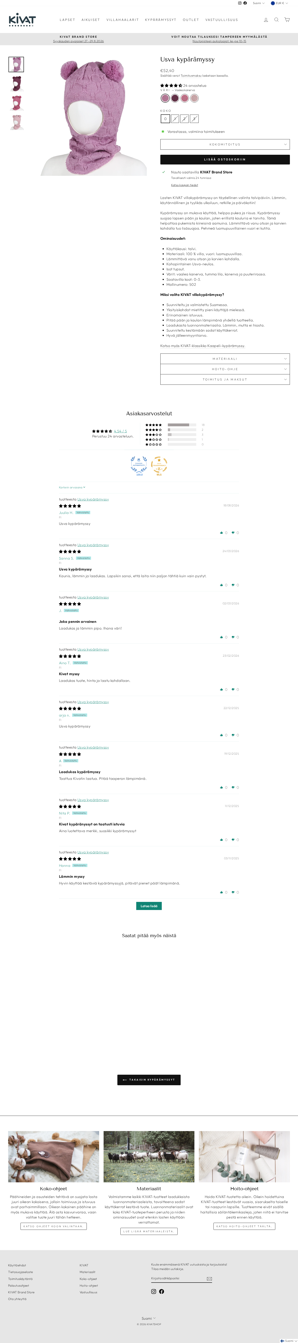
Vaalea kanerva (165, 98)
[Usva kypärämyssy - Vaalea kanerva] (33, 1035)
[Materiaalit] (149, 1156)
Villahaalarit (122, 20)
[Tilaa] (209, 1278)
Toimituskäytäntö (20, 1279)
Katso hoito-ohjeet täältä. (244, 1226)
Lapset (67, 20)
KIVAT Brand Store (21, 1292)
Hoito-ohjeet (89, 1285)
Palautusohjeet (18, 1285)
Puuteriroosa (194, 98)
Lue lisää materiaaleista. (149, 1231)
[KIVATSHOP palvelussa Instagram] (153, 1291)
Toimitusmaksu (191, 75)
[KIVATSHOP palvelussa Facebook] (161, 1291)
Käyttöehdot (17, 1265)
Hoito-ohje (225, 369)
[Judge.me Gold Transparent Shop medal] (159, 465)
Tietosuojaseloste (20, 1272)
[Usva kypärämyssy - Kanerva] (44, 1035)
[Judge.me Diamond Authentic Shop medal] (139, 465)
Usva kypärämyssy (93, 499)
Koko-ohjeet (88, 1279)
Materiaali (225, 359)
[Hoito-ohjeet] (244, 1156)
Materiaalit (87, 1272)
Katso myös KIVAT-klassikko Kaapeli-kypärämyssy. (202, 345)
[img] (70, 506)
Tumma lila (175, 98)
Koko (166, 111)
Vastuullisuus (221, 20)
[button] (171, 85)
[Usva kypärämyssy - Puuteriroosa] (50, 1035)
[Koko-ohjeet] (53, 1156)
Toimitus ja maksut (225, 379)
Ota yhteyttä (17, 1299)
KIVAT (84, 1265)
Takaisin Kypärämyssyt (151, 1079)
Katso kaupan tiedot (184, 185)
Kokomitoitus (225, 144)
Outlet (191, 20)
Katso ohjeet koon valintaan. (54, 1226)
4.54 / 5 (120, 431)
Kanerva (185, 98)
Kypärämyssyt (161, 20)
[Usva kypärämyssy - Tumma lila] (39, 1035)
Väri (177, 90)
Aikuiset (90, 20)
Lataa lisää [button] (149, 906)
